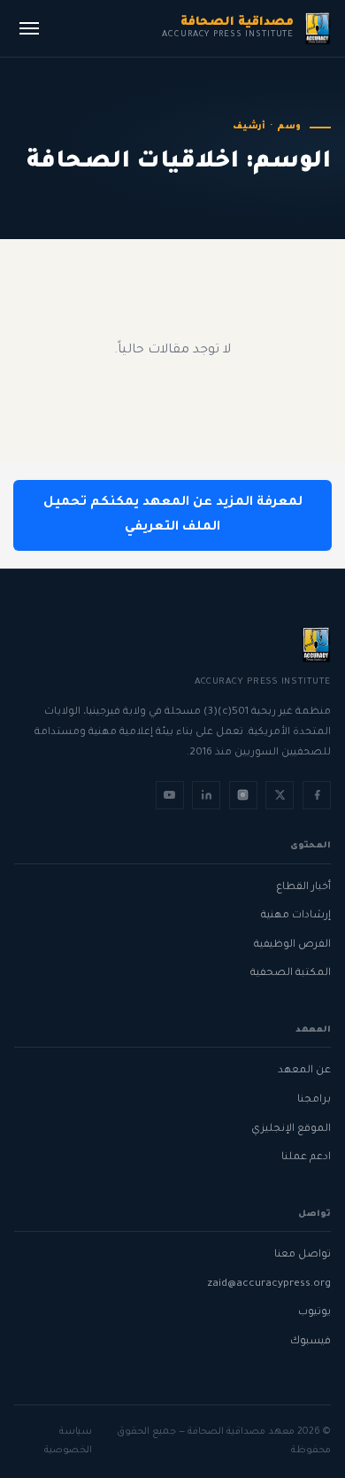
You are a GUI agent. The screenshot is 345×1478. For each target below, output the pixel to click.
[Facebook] (317, 795)
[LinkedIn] (206, 795)
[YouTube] (170, 795)
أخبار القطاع (303, 888)
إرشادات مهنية (296, 916)
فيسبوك (310, 1342)
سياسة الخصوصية (68, 1441)
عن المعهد (304, 1071)
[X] (279, 795)
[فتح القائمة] (29, 28)
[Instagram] (243, 795)
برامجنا (314, 1100)
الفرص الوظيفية (292, 945)
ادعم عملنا (306, 1158)
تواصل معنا (302, 1255)
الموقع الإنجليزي (291, 1129)
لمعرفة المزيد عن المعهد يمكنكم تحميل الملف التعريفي (173, 515)
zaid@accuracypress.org (269, 1284)
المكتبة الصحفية (290, 973)
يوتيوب (314, 1313)
